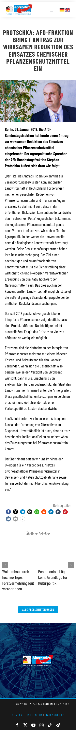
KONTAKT (18, 715)
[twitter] (25, 725)
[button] (8, 511)
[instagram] (42, 725)
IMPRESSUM (34, 715)
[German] (62, 9)
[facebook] (17, 725)
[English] (67, 9)
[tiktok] (50, 725)
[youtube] (33, 725)
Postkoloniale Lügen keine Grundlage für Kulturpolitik (53, 577)
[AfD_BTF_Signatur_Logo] (19, 6)
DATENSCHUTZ (54, 715)
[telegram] (58, 725)
